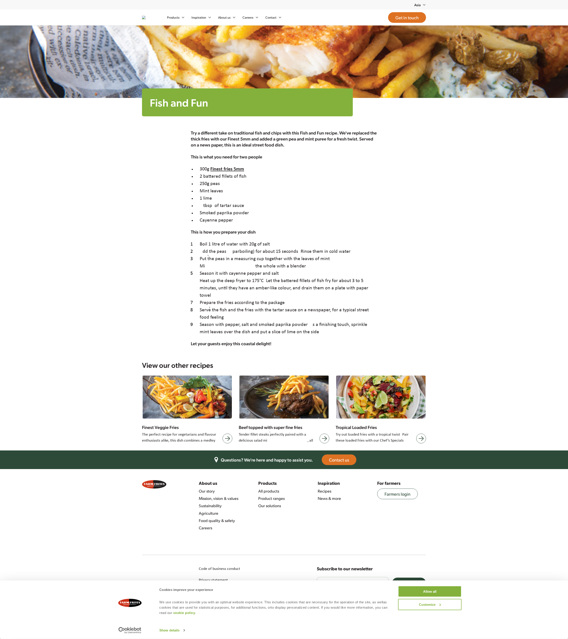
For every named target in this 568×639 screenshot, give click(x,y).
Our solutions (269, 505)
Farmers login (397, 494)
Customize (427, 604)
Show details (169, 630)
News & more (329, 498)
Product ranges (271, 498)
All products (268, 491)
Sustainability (210, 505)
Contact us (339, 460)
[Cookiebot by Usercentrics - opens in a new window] (129, 630)
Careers (205, 527)
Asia (417, 4)
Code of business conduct (219, 568)
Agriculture (208, 513)
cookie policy (184, 613)
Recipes (324, 491)
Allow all (429, 591)
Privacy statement (213, 580)
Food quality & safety (217, 520)
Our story (207, 491)
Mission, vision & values (218, 498)
